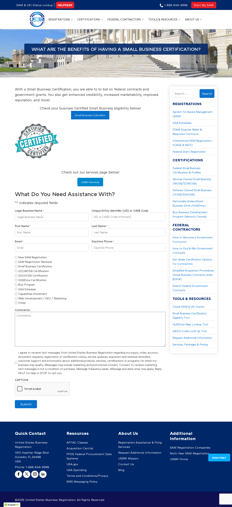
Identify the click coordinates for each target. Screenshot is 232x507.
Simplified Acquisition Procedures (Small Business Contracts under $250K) (193, 275)
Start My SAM (204, 5)
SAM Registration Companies (190, 447)
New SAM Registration (32, 257)
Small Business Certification (35, 266)
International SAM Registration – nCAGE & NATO (193, 143)
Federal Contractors (124, 19)
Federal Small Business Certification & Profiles (187, 170)
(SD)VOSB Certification (33, 275)
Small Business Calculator (90, 115)
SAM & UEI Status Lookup (34, 5)
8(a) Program (26, 284)
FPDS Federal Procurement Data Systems (89, 456)
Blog (121, 470)
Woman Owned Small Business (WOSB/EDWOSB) (192, 181)
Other (22, 302)
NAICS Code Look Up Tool (190, 331)
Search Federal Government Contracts (190, 288)
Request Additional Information (192, 337)
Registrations (59, 19)
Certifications (88, 19)
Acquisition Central (80, 448)
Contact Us (126, 464)
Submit (26, 404)
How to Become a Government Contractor (193, 239)
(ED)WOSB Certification (33, 271)
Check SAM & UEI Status (188, 306)
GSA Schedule (27, 289)
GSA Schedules (182, 122)
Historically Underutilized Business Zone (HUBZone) (189, 203)
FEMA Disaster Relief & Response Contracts (187, 131)
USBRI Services (90, 182)
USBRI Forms (179, 459)
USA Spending (76, 470)
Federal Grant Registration (189, 151)
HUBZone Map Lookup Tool (190, 324)
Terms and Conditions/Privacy (87, 476)
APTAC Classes (77, 442)
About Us (192, 19)
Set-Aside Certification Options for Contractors (192, 261)
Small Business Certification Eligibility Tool (190, 315)
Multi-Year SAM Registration (189, 453)
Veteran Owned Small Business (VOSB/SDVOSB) (192, 192)
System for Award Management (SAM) (193, 114)
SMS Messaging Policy (82, 481)
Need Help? (219, 457)
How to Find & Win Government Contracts (193, 250)
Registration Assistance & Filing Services (140, 445)
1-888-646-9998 (37, 467)
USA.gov (72, 464)
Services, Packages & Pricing (190, 344)
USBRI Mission (128, 458)
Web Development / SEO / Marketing (42, 298)
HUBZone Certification (32, 280)
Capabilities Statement (32, 293)
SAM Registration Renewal (35, 261)
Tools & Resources (162, 19)
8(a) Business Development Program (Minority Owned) (190, 214)
